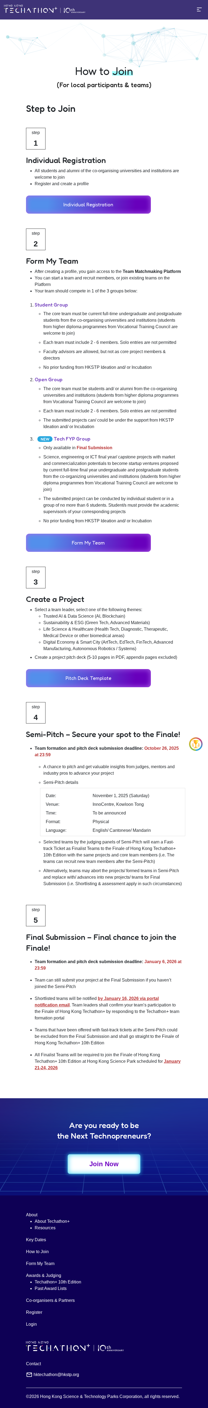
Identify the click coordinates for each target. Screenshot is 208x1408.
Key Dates (36, 1239)
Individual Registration (88, 204)
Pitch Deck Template (88, 678)
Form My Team (88, 543)
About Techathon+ (52, 1221)
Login (31, 1324)
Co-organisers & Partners (50, 1300)
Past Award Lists (51, 1288)
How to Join (37, 1251)
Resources (45, 1228)
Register (34, 1312)
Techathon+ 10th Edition (58, 1282)
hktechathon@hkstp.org (56, 1374)
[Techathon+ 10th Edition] (44, 10)
